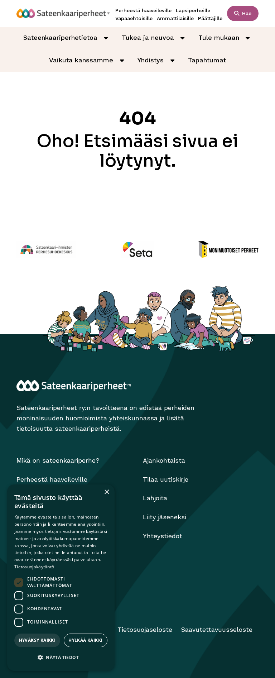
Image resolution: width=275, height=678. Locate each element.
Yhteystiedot (162, 536)
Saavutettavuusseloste (216, 629)
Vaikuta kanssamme (81, 60)
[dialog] (61, 577)
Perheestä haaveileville (143, 10)
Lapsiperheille (193, 10)
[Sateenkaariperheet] (63, 13)
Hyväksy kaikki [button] (37, 640)
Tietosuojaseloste (144, 629)
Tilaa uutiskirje (165, 479)
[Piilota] (106, 37)
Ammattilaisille (175, 18)
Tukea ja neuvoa (148, 37)
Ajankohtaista (164, 460)
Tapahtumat (207, 60)
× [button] (106, 492)
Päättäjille (210, 18)
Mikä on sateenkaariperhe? (58, 460)
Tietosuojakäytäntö (34, 567)
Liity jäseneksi (164, 517)
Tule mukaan (218, 37)
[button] (60, 658)
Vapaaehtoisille (134, 18)
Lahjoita (155, 498)
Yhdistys (151, 60)
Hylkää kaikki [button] (85, 640)
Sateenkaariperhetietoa (60, 37)
